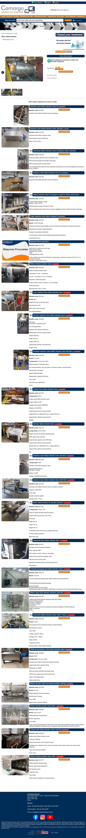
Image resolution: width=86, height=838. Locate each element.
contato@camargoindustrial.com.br (42, 812)
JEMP (35, 656)
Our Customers (70, 16)
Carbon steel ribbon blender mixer (45, 389)
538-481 (36, 709)
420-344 (36, 132)
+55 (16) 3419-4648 (42, 809)
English (49, 2)
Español (57, 2)
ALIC (35, 299)
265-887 (36, 110)
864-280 (36, 459)
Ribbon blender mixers (8, 39)
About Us (10, 16)
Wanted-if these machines (39, 241)
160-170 (36, 572)
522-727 (36, 760)
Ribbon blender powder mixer (40, 264)
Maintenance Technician (56, 16)
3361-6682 (47, 806)
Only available (77, 20)
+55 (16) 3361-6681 (37, 806)
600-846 (36, 319)
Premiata (36, 358)
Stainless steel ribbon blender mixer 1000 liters (50, 480)
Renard (36, 690)
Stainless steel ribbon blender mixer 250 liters (49, 456)
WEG (46, 361)
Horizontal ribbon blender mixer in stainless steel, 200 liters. (54, 151)
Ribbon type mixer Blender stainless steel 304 (46, 593)
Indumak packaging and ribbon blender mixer (46, 569)
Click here (60, 61)
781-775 (36, 428)
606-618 (36, 596)
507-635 (36, 687)
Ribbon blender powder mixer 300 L (43, 706)
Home (4, 16)
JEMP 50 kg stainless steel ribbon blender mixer (47, 649)
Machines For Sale (27, 16)
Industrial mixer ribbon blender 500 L (46, 540)
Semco (36, 622)
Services (16, 16)
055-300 (36, 267)
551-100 (36, 296)
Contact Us (80, 16)
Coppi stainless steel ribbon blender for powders (47, 216)
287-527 (36, 393)
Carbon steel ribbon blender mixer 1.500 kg (45, 729)
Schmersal (41, 361)
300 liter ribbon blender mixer (43, 424)
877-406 (36, 245)
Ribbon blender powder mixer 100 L (43, 756)
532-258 (36, 154)
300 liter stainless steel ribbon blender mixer (49, 315)
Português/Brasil (38, 2)
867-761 (36, 506)
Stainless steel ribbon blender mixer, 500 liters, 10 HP (49, 128)
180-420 (36, 355)
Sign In (66, 10)
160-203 (36, 619)
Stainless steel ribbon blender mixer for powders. (48, 106)
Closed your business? (61, 51)
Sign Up (59, 10)
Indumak (36, 575)
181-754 (36, 176)
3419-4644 (55, 806)
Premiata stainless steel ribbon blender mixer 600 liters (53, 351)
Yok (44, 509)
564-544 (36, 220)
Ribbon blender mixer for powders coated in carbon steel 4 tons (56, 195)
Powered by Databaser (54, 832)
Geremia (40, 659)
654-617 (36, 544)
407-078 (36, 484)
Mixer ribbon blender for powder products (48, 503)
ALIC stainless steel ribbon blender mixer (48, 292)
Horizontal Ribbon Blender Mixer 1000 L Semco (50, 615)
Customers (69, 51)
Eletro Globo (42, 431)
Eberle (40, 509)
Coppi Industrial (38, 223)
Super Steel (37, 712)
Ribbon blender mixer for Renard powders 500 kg (48, 683)
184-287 (36, 198)
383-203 (36, 733)
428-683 (36, 653)
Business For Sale (40, 16)
